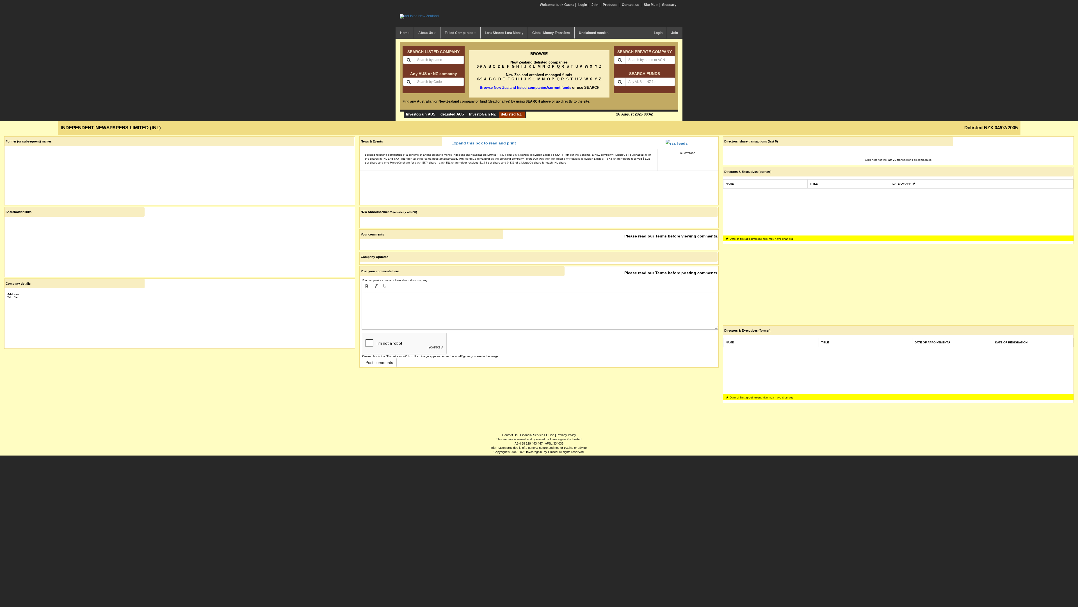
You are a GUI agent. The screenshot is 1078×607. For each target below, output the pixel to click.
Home (405, 33)
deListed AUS (452, 114)
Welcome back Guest (557, 5)
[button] (367, 287)
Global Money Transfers (551, 33)
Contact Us (510, 435)
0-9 (479, 66)
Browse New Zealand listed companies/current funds (525, 87)
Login (582, 5)
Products (610, 5)
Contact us (630, 5)
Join (594, 5)
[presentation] (367, 287)
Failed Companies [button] (459, 33)
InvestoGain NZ (482, 114)
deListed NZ (511, 114)
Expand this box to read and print (483, 143)
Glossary (669, 5)
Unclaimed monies (594, 33)
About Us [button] (425, 33)
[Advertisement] (172, 389)
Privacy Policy (566, 435)
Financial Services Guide (537, 435)
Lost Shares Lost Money (504, 33)
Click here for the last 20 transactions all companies (898, 159)
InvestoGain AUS (420, 114)
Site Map (650, 5)
